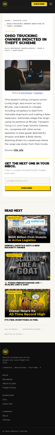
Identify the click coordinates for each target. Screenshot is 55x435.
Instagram (20, 368)
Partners (6, 420)
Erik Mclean (26, 93)
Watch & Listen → (14, 334)
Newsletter (20, 20)
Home (7, 20)
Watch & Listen (9, 383)
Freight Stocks (9, 387)
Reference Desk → (33, 329)
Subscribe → (27, 188)
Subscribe (39, 4)
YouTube (33, 368)
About (5, 416)
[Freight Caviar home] (5, 4)
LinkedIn (7, 368)
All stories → (12, 329)
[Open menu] (51, 4)
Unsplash (38, 93)
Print (5, 400)
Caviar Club (7, 404)
